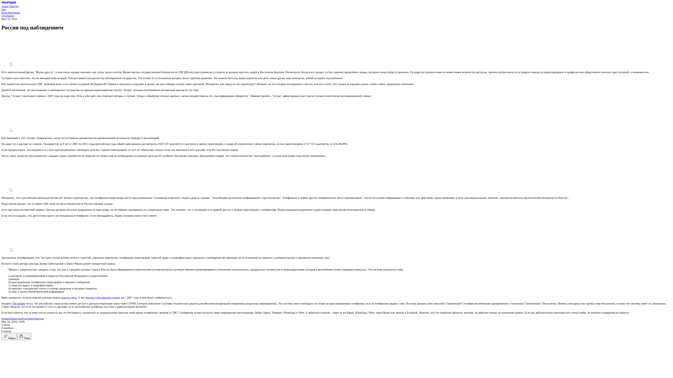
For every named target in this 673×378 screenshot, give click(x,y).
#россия (39, 318)
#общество (15, 318)
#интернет (28, 318)
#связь (5, 318)
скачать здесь (69, 297)
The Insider (18, 303)
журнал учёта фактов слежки (103, 297)
